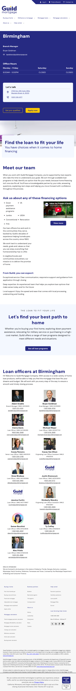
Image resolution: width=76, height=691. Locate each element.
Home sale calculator (9, 637)
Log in (44, 2)
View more (58, 223)
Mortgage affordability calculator (13, 623)
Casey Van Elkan (49, 452)
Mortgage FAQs (54, 602)
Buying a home (8, 18)
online (9, 609)
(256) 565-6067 (18, 531)
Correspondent (31, 602)
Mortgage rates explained (11, 605)
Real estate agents (32, 595)
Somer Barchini (18, 526)
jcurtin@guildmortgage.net (18, 505)
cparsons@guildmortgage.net (18, 459)
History (29, 612)
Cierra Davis (17, 428)
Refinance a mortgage (25, 18)
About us (6, 23)
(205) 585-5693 (49, 507)
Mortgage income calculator (11, 626)
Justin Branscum (50, 476)
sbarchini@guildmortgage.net (18, 533)
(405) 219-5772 (49, 481)
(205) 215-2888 (17, 555)
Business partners (32, 587)
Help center (18, 23)
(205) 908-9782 (49, 408)
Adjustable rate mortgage (11, 602)
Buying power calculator (10, 640)
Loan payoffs (54, 598)
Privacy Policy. (39, 682)
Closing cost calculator (10, 630)
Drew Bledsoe (17, 476)
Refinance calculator (9, 633)
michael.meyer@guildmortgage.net (50, 435)
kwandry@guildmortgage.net (50, 509)
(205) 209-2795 (18, 457)
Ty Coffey (49, 526)
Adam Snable (18, 404)
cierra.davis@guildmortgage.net (18, 435)
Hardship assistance (56, 595)
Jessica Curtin (17, 500)
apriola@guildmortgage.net (17, 557)
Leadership (30, 616)
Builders (29, 591)
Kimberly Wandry (50, 500)
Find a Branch (56, 2)
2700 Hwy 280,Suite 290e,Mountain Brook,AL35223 (20, 92)
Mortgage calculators (60, 18)
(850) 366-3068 (18, 432)
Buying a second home (10, 595)
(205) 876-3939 (49, 432)
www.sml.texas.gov (8, 655)
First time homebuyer (9, 591)
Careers (29, 626)
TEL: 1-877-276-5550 (33, 654)
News (28, 623)
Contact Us (69, 2)
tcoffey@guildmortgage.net (49, 533)
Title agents (30, 598)
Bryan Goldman (50, 404)
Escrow (52, 605)
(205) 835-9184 (17, 481)
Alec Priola (18, 550)
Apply (5, 609)
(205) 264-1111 (49, 531)
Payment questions (56, 591)
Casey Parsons (17, 452)
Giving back (30, 619)
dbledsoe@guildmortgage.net (18, 483)
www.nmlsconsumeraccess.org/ (45, 666)
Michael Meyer (49, 428)
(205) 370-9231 (17, 408)
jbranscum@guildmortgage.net (49, 483)
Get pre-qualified (12, 110)
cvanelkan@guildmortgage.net (49, 459)
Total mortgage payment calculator (13, 619)
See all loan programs (38, 348)
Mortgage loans (43, 18)
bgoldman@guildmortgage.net (49, 411)
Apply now (33, 110)
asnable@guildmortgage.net (18, 411)
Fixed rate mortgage (9, 598)
